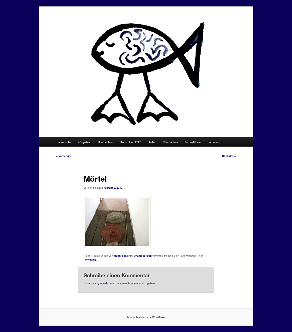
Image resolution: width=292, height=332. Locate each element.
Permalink (90, 259)
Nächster (229, 156)
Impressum (215, 142)
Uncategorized (143, 256)
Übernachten (106, 142)
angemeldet (102, 283)
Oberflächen (170, 142)
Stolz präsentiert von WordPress (146, 317)
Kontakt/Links (193, 142)
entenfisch (120, 256)
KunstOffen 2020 (130, 142)
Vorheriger (63, 156)
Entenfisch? (63, 142)
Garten (152, 142)
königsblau (84, 142)
